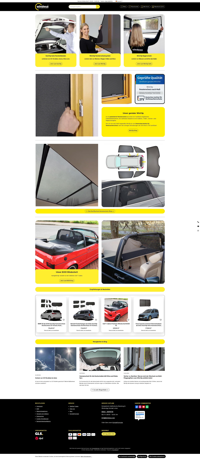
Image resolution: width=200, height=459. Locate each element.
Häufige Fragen (74, 406)
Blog (71, 411)
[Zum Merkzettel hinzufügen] (63, 319)
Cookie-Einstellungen (42, 419)
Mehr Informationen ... (86, 456)
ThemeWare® (115, 449)
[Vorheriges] (39, 315)
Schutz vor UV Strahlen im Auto (46, 378)
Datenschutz (40, 416)
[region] (100, 315)
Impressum (39, 406)
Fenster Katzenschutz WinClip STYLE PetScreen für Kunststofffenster (51, 324)
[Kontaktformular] (198, 226)
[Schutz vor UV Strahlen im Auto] (55, 359)
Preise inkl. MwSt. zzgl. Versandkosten (51, 330)
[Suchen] (98, 7)
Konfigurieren (142, 456)
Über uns (72, 409)
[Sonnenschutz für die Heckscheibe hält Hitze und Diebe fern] (100, 359)
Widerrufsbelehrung (41, 411)
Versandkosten (95, 448)
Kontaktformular (74, 414)
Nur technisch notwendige (127, 456)
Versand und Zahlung (42, 414)
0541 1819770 (108, 1)
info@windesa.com (108, 418)
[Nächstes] (161, 315)
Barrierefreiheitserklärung (43, 421)
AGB (37, 409)
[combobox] (82, 7)
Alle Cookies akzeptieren (157, 456)
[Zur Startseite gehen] (41, 6)
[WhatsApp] (198, 230)
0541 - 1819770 (107, 412)
